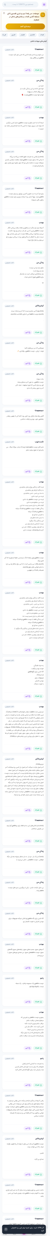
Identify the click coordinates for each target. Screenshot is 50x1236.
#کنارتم (32, 35)
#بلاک (42, 35)
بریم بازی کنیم (25, 26)
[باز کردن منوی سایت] (44, 4)
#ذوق (13, 35)
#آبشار (23, 35)
